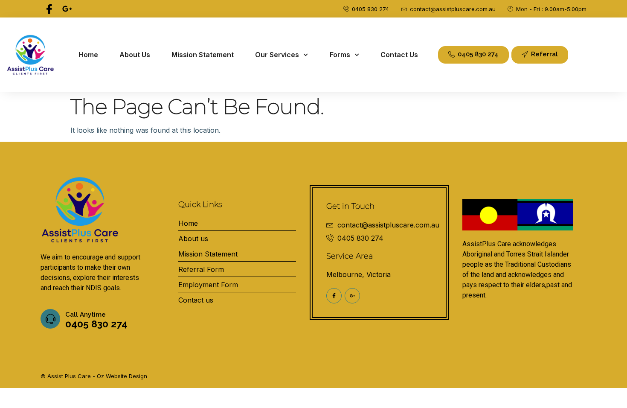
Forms (340, 54)
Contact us (399, 54)
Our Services (277, 54)
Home (88, 54)
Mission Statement (202, 54)
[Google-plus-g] (66, 8)
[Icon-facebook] (49, 8)
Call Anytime (85, 314)
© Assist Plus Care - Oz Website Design (94, 376)
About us (134, 54)
